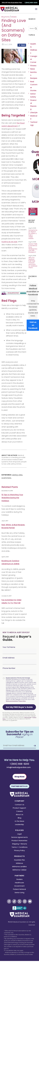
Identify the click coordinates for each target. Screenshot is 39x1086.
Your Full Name (9, 647)
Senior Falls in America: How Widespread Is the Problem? (32, 248)
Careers (19, 811)
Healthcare (19, 883)
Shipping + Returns (19, 844)
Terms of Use (27, 717)
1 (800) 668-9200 (19, 763)
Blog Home (5, 17)
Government (19, 886)
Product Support (19, 808)
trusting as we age (9, 241)
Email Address (9, 657)
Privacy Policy (22, 701)
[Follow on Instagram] (25, 901)
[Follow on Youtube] (30, 901)
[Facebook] (22, 46)
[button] (19, 707)
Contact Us (19, 805)
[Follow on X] (19, 901)
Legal (19, 834)
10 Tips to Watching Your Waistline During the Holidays (12, 497)
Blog (19, 818)
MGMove (19, 863)
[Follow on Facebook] (9, 901)
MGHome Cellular (19, 870)
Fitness (33, 65)
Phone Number (9, 668)
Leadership (19, 825)
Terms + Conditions (19, 847)
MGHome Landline (19, 867)
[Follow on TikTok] (14, 901)
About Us (19, 815)
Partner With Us (19, 786)
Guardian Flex (19, 860)
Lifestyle (14, 17)
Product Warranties (19, 841)
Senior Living (19, 893)
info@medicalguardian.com (19, 767)
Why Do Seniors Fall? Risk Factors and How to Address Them (32, 262)
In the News (19, 821)
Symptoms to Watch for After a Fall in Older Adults (32, 234)
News (32, 69)
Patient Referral (19, 889)
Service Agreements (19, 837)
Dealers (19, 879)
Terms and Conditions (12, 701)
